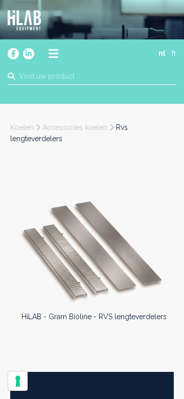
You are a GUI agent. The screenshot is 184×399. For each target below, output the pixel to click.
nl (162, 53)
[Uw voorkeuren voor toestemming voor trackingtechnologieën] (18, 381)
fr (174, 53)
